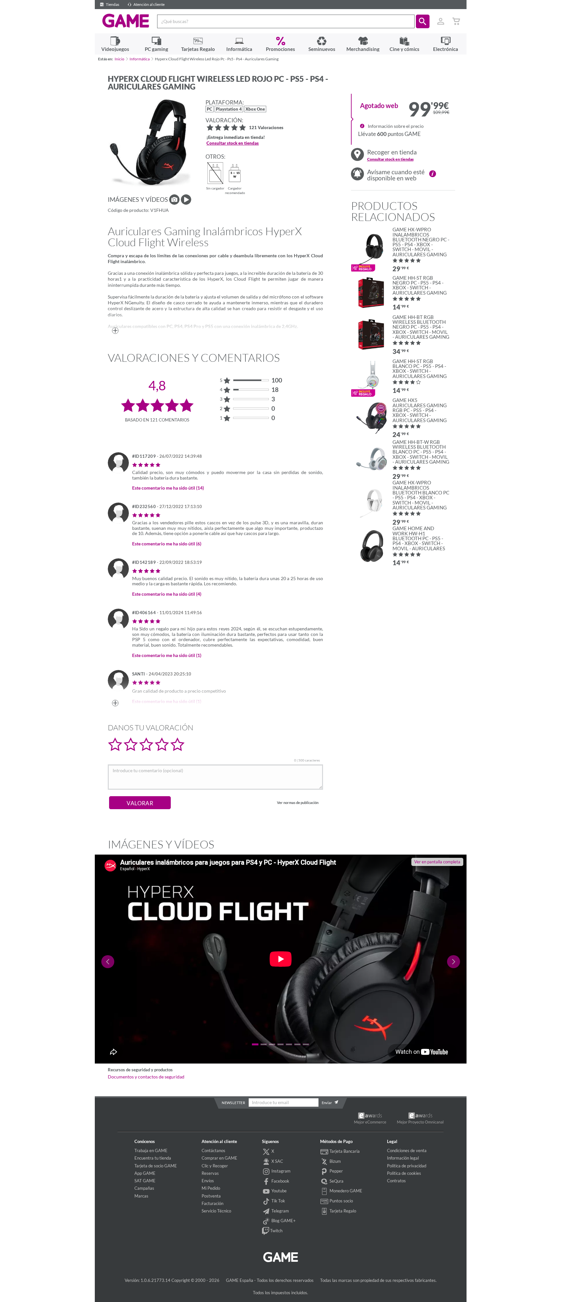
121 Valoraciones (266, 128)
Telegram (279, 1210)
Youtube (278, 1190)
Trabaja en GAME (151, 1150)
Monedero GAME (345, 1190)
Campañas (144, 1188)
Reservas (210, 1173)
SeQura (336, 1181)
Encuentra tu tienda (152, 1158)
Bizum (335, 1161)
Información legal (403, 1158)
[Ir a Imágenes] (174, 199)
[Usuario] (441, 21)
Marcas (141, 1196)
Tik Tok (277, 1200)
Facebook (279, 1181)
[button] (423, 21)
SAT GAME (145, 1180)
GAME (126, 21)
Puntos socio (341, 1200)
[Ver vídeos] (186, 199)
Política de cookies (404, 1173)
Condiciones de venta (407, 1150)
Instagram (280, 1171)
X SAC (276, 1161)
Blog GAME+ (283, 1220)
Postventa (211, 1196)
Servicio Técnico (216, 1210)
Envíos (208, 1180)
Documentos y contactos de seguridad (146, 1077)
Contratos (396, 1180)
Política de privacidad (406, 1165)
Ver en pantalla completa (437, 861)
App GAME (145, 1173)
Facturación (212, 1203)
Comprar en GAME (219, 1158)
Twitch (275, 1230)
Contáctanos (213, 1150)
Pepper (336, 1171)
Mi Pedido (211, 1188)
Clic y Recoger (215, 1165)
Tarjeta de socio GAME (155, 1165)
